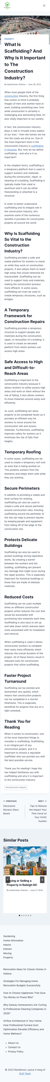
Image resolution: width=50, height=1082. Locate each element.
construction (11, 96)
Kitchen (7, 949)
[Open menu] (44, 5)
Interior (7, 944)
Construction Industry (16, 787)
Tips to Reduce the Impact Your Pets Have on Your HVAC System (38, 811)
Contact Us (14, 1047)
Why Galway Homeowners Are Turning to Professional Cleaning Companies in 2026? (24, 1009)
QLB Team (25, 1073)
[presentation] (25, 860)
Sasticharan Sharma (16, 84)
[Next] (42, 879)
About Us (13, 1043)
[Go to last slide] (8, 879)
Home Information (13, 940)
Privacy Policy (15, 1051)
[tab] (19, 915)
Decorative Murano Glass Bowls (11, 807)
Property (9, 39)
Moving (7, 953)
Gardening (9, 936)
